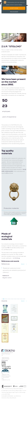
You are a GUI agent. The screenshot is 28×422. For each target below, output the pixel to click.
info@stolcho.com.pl (6, 379)
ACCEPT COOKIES (14, 8)
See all (22, 264)
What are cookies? (14, 11)
